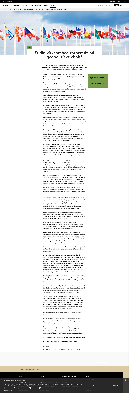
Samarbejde (38, 5)
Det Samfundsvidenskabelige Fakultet (28, 9)
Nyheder (31, 5)
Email (71, 349)
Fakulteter (15, 9)
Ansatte (119, 1)
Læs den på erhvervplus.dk (97, 83)
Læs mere (49, 385)
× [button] (127, 380)
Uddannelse (16, 5)
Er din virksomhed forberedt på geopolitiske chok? (57, 9)
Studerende (112, 1)
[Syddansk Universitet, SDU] (6, 5)
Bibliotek (46, 5)
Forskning (24, 5)
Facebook (47, 349)
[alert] (64, 385)
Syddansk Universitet (7, 1)
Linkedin (63, 349)
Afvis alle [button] (115, 385)
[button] (4, 388)
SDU (4, 9)
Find (125, 1)
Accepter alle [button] (95, 385)
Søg (117, 5)
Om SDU (53, 5)
